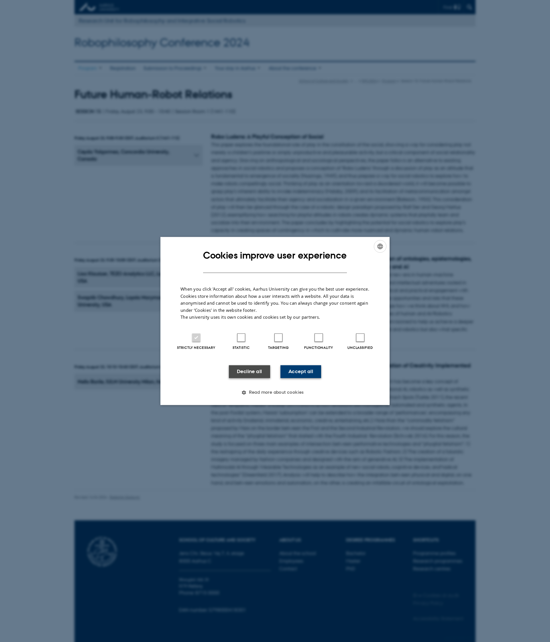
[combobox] (380, 246)
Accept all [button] (300, 371)
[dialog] (275, 321)
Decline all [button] (249, 371)
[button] (275, 392)
